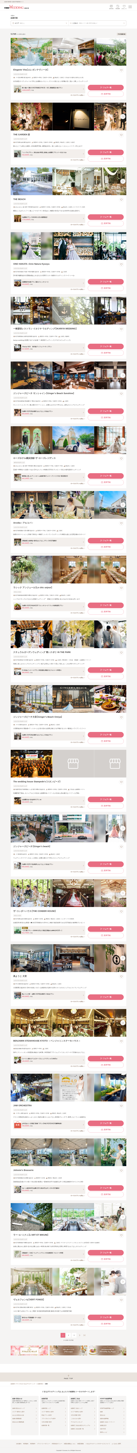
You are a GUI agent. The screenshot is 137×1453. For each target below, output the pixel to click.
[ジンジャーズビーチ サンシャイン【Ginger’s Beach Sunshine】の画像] (68, 375)
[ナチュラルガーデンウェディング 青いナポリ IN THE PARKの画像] (68, 634)
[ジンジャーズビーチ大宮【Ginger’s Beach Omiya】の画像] (68, 699)
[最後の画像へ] (122, 51)
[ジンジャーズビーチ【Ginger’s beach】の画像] (68, 828)
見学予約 (107, 94)
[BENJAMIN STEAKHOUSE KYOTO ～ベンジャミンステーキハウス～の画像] (68, 1023)
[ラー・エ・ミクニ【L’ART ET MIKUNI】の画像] (68, 1217)
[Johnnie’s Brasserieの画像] (68, 1152)
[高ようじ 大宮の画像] (68, 958)
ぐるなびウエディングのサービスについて (98, 1443)
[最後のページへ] (84, 1335)
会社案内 (18, 1443)
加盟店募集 (80, 1443)
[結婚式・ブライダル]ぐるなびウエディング (23, 1384)
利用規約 (25, 1443)
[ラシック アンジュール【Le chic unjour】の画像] (68, 569)
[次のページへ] (79, 1335)
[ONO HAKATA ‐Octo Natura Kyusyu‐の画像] (68, 246)
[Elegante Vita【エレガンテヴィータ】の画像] (68, 52)
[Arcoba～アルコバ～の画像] (68, 505)
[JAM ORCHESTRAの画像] (68, 1087)
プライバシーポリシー (43, 1443)
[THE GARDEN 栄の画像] (68, 116)
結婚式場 (40, 1384)
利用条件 (32, 1443)
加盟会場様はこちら (69, 1443)
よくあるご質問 (116, 1443)
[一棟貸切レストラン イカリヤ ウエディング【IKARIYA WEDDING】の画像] (68, 311)
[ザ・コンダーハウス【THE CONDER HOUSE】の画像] (68, 893)
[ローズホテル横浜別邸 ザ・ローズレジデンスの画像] (68, 440)
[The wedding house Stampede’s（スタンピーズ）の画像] (68, 764)
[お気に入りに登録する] (121, 70)
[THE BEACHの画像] (68, 181)
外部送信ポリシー (57, 1443)
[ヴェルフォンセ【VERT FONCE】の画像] (68, 1281)
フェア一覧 (107, 87)
